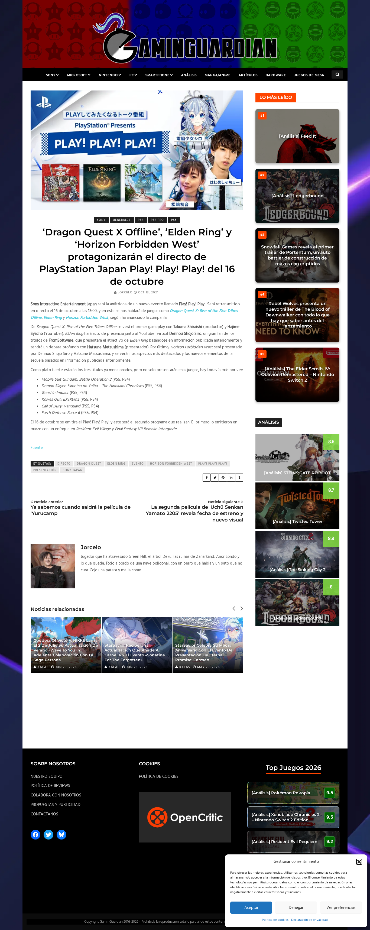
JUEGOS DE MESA (309, 75)
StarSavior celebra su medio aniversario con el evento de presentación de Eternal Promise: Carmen (204, 653)
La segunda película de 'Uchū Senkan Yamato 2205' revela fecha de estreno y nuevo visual (194, 511)
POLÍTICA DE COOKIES (158, 776)
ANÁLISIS (189, 75)
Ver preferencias (340, 908)
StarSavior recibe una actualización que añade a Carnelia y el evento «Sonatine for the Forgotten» (135, 653)
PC (131, 75)
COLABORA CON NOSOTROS (56, 795)
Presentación (45, 470)
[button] (359, 861)
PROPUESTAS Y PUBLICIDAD (55, 805)
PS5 (174, 220)
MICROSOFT (77, 75)
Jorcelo (125, 292)
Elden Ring (116, 463)
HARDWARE (276, 75)
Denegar (296, 908)
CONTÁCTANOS (44, 814)
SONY (51, 75)
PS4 (141, 220)
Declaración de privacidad (309, 920)
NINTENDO (108, 75)
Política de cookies (275, 920)
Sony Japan (72, 470)
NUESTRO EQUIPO (47, 776)
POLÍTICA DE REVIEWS (50, 786)
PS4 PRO (157, 220)
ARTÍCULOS (248, 75)
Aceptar (251, 908)
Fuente (37, 448)
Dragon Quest (89, 463)
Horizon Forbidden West (171, 463)
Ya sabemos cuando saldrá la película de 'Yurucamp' (81, 508)
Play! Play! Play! (212, 463)
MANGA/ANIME (218, 75)
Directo (64, 463)
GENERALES (122, 220)
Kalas (43, 667)
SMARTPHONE (157, 75)
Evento (138, 463)
